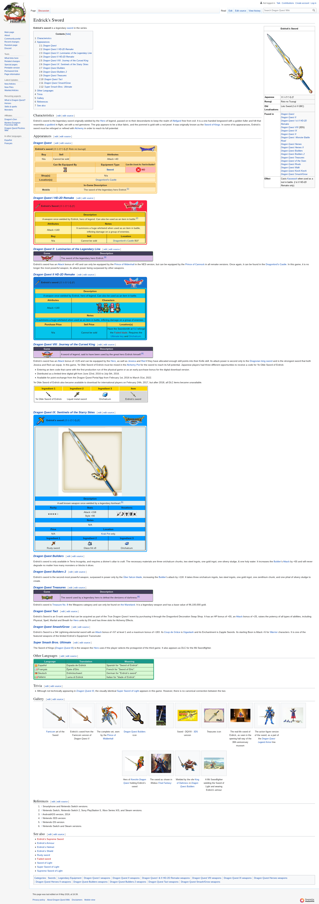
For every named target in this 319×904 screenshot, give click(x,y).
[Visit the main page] (14, 13)
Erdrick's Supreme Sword (50, 839)
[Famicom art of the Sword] (55, 715)
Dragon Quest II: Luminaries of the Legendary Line (66, 249)
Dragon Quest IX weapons (238, 878)
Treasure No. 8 (60, 604)
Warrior (274, 632)
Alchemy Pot (133, 364)
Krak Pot (105, 533)
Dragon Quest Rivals (291, 164)
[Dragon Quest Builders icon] (135, 715)
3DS (196, 731)
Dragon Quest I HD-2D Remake (53, 198)
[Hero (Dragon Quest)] (65, 169)
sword (70, 28)
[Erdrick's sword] (133, 394)
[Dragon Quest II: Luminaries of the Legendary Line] (47, 258)
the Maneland (128, 604)
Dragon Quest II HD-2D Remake (54, 274)
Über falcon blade (132, 577)
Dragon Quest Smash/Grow (294, 174)
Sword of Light (44, 862)
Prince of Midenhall (124, 264)
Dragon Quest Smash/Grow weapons (200, 881)
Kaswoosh (292, 179)
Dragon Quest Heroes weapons (270, 878)
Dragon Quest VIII (289, 127)
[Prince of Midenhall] (99, 307)
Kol (135, 328)
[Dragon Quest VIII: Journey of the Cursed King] (47, 354)
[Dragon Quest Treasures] (47, 597)
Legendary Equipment (69, 878)
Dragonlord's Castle (106, 179)
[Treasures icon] (214, 715)
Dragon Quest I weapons (97, 878)
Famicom (50, 731)
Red (143, 361)
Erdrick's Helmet (45, 847)
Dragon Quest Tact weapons (163, 881)
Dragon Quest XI (85, 691)
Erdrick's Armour (45, 843)
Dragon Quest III (64, 648)
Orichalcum (135, 336)
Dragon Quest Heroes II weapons (53, 881)
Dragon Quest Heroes (291, 144)
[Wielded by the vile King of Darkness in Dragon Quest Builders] (188, 763)
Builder (277, 561)
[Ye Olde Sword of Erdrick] (48, 394)
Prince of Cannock (195, 264)
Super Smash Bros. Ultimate (52, 642)
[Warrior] (119, 513)
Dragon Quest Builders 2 (293, 154)
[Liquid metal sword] (76, 394)
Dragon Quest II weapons (126, 878)
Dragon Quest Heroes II (292, 147)
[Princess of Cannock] (118, 307)
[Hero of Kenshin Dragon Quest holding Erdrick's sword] (135, 763)
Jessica (132, 361)
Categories (40, 878)
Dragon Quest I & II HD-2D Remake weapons (166, 878)
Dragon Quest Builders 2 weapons (128, 881)
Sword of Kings (212, 124)
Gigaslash (188, 632)
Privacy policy (39, 900)
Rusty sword (43, 855)
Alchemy (79, 128)
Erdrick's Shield (45, 851)
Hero (102, 120)
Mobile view (89, 900)
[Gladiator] (127, 513)
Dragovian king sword (261, 361)
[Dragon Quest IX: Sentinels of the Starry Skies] (133, 420)
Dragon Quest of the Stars (293, 161)
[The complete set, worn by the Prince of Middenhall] (108, 715)
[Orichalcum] (105, 394)
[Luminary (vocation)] (135, 513)
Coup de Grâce (172, 632)
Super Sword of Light (128, 691)
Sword (110, 169)
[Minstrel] (123, 513)
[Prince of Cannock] (106, 307)
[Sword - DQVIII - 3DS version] (188, 715)
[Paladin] (131, 513)
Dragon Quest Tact (45, 611)
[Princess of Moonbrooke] (112, 307)
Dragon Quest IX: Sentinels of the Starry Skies (64, 412)
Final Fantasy (164, 783)
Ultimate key (117, 336)
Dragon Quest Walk (290, 167)
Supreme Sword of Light (49, 870)
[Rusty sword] (53, 543)
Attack (61, 264)
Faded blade (120, 332)
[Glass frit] (90, 543)
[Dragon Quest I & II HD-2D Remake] (133, 205)
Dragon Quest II (288, 117)
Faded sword (44, 858)
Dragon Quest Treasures (292, 157)
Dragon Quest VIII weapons (206, 878)
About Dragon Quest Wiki (58, 900)
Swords (52, 878)
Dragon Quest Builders (292, 151)
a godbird (50, 124)
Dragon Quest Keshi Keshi (294, 171)
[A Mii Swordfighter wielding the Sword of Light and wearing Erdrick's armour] (214, 763)
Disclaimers (77, 900)
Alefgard (176, 120)
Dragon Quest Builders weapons (90, 881)
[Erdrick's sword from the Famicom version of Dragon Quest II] (82, 715)
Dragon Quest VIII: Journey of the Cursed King (64, 344)
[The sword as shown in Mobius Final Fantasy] (161, 763)
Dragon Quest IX (289, 131)
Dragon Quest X (288, 134)
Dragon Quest (287, 114)
